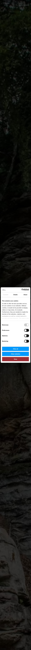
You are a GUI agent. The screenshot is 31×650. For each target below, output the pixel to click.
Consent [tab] (5, 294)
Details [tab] (15, 294)
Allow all (15, 349)
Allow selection (15, 354)
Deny (15, 359)
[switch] (26, 330)
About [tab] (25, 294)
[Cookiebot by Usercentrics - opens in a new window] (22, 290)
